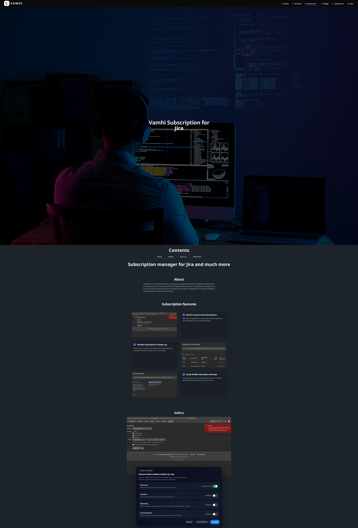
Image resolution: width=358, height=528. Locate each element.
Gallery (171, 257)
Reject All (189, 522)
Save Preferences (202, 522)
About (159, 257)
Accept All (215, 522)
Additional (197, 257)
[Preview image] (179, 446)
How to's (183, 257)
